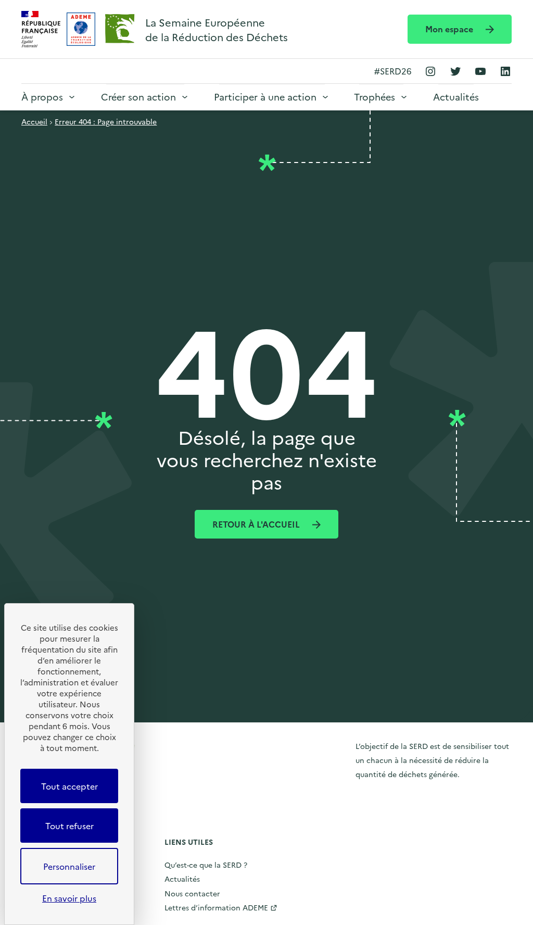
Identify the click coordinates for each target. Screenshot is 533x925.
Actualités (456, 96)
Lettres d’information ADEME (216, 907)
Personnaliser (69, 866)
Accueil (34, 121)
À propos (42, 96)
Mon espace (450, 28)
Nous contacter (192, 893)
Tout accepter (69, 786)
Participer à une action (265, 96)
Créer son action (138, 96)
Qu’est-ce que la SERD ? (205, 864)
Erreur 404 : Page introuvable (106, 121)
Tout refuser (69, 825)
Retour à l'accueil (257, 524)
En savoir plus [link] (69, 898)
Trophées (374, 96)
